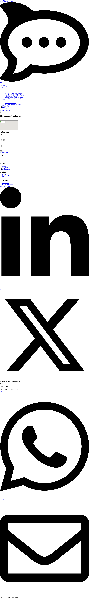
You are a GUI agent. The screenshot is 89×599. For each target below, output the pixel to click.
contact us (2, 595)
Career (6, 108)
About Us (4, 85)
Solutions (4, 99)
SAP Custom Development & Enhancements (13, 92)
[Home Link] (5, 110)
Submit (1, 151)
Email (1, 137)
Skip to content (3, 0)
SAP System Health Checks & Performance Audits (14, 95)
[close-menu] (0, 111)
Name (1, 134)
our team (6, 86)
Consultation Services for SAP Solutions (12, 88)
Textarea (1, 144)
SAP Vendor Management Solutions (12, 96)
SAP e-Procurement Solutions (10, 103)
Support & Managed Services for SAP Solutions (14, 97)
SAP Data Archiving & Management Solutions (14, 93)
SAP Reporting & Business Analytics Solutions (14, 94)
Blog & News (5, 105)
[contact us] (44, 592)
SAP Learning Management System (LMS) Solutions (15, 101)
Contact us (4, 107)
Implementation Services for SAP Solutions (13, 89)
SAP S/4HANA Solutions (10, 100)
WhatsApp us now (4, 499)
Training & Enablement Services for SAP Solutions (14, 98)
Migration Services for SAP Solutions (12, 91)
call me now (3, 391)
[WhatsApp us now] (44, 497)
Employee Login (5, 106)
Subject (1, 141)
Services (4, 87)
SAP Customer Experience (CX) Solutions (13, 104)
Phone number (3, 139)
